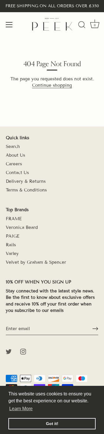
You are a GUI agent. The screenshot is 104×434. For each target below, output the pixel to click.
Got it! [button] (52, 423)
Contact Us (17, 172)
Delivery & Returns (26, 181)
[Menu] (9, 24)
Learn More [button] (21, 408)
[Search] (81, 25)
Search (13, 146)
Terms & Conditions (26, 190)
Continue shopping (52, 85)
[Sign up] (95, 329)
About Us (15, 155)
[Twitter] (9, 351)
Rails (11, 244)
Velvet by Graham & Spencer (36, 262)
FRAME (14, 218)
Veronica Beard (22, 227)
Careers (14, 164)
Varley (12, 253)
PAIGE (12, 236)
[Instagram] (23, 351)
